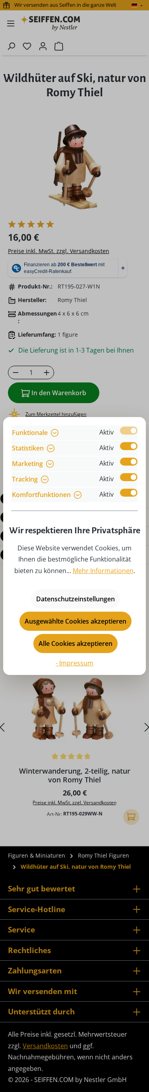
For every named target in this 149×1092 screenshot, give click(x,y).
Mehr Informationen (103, 570)
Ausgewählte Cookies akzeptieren (75, 621)
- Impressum (74, 663)
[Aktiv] (128, 431)
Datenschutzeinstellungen (75, 599)
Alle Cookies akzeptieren (75, 643)
